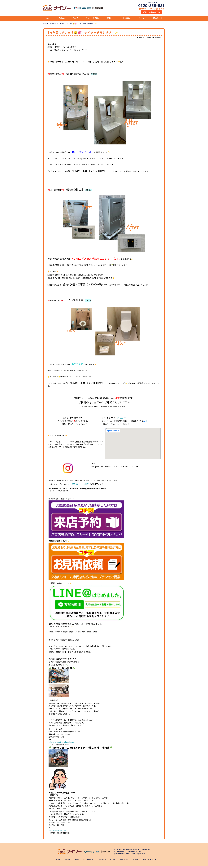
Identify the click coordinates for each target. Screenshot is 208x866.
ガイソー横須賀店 (93, 18)
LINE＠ (86, 484)
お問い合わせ (157, 18)
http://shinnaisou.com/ (58, 830)
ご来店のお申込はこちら (151, 12)
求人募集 (126, 18)
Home (48, 18)
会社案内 (62, 18)
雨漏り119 (111, 18)
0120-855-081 (121, 417)
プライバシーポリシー (149, 859)
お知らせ (158, 37)
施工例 (75, 18)
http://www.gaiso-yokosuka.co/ (61, 742)
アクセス (140, 18)
